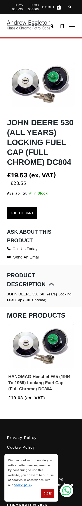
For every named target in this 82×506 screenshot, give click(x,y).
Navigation (72, 26)
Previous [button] (61, 398)
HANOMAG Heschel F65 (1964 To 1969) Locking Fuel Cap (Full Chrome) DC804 (39, 382)
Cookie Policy (21, 447)
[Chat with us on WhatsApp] (66, 490)
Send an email (26, 257)
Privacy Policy (22, 438)
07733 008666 (33, 7)
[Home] (29, 25)
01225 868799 (17, 7)
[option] (41, 362)
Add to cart (22, 213)
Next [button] (71, 398)
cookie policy (23, 485)
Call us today (24, 249)
